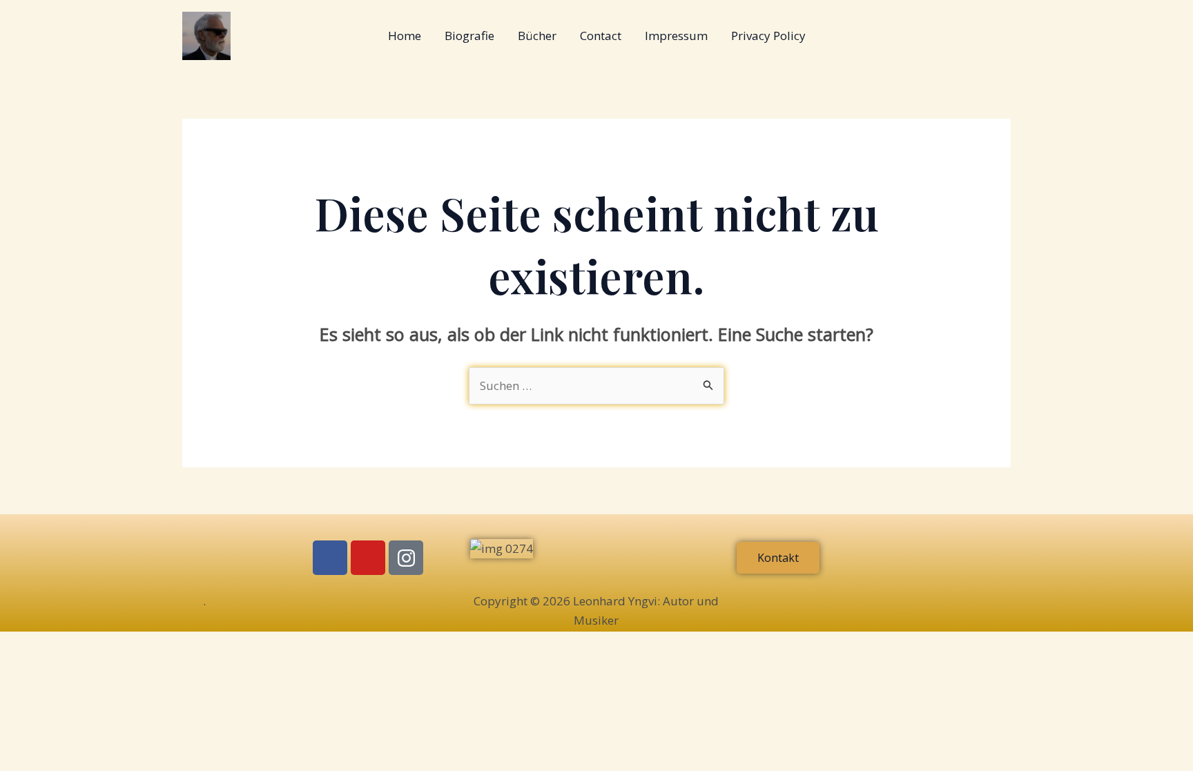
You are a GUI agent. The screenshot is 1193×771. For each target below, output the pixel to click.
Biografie (469, 35)
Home (404, 35)
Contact (600, 35)
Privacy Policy (768, 35)
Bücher (537, 35)
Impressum (676, 35)
